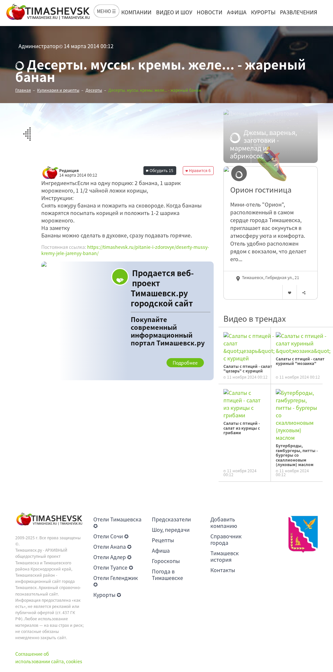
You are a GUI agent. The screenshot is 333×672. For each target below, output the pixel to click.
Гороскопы (166, 561)
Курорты (263, 12)
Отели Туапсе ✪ (113, 567)
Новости (209, 12)
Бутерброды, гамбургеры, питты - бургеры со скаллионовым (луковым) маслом (297, 455)
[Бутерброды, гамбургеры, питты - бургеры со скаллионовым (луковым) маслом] (297, 414)
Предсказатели (171, 519)
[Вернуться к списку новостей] (26, 130)
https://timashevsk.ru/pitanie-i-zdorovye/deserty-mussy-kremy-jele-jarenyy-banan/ (125, 250)
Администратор (39, 46)
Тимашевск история (224, 556)
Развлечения (298, 12)
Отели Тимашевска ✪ (117, 522)
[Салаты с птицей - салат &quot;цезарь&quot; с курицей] (248, 346)
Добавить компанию (223, 522)
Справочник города (226, 539)
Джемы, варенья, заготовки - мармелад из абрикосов (263, 144)
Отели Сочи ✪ (110, 536)
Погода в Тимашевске (167, 574)
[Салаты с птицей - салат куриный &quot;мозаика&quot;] (303, 342)
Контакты (222, 570)
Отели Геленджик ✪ (115, 580)
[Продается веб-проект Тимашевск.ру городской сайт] (127, 321)
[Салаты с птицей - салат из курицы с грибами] (244, 403)
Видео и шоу (174, 12)
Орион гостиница (260, 189)
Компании (136, 12)
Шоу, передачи (171, 529)
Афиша (236, 12)
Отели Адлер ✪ (112, 557)
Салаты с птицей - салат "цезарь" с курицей (247, 368)
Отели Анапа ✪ (112, 546)
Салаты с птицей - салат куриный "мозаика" (300, 361)
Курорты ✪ (107, 594)
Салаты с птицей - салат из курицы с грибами (241, 428)
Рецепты (163, 540)
